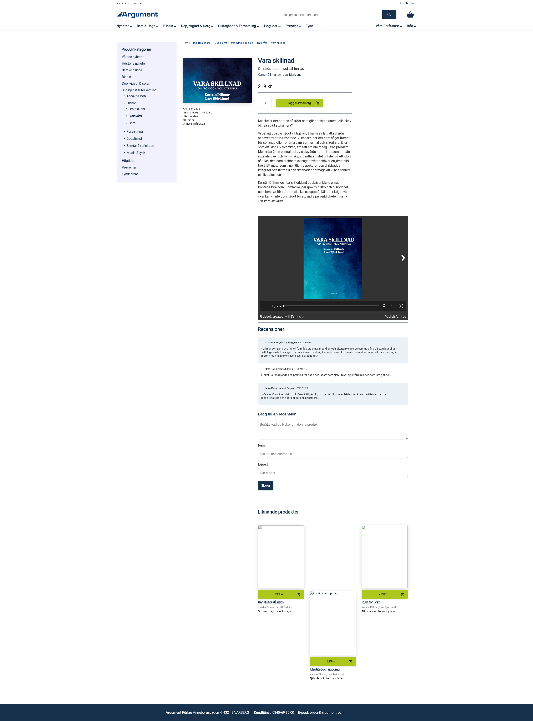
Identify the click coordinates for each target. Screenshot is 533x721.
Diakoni (132, 103)
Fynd (309, 26)
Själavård (135, 116)
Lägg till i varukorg (304, 103)
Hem (185, 43)
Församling (135, 131)
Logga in (138, 3)
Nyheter (123, 26)
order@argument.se (325, 712)
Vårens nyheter (133, 57)
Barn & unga (146, 26)
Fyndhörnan (130, 174)
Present (291, 26)
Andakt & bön (136, 96)
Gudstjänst (134, 139)
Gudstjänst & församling (237, 26)
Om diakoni (137, 109)
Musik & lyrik (136, 153)
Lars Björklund (292, 74)
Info (410, 26)
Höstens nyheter (134, 63)
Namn (262, 445)
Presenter (129, 167)
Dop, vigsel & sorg (195, 26)
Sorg (132, 123)
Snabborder (407, 3)
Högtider (271, 26)
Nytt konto (123, 3)
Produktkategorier (201, 43)
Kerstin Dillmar (267, 74)
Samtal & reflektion (140, 146)
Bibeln (168, 26)
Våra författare (387, 26)
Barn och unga (132, 70)
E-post (263, 464)
